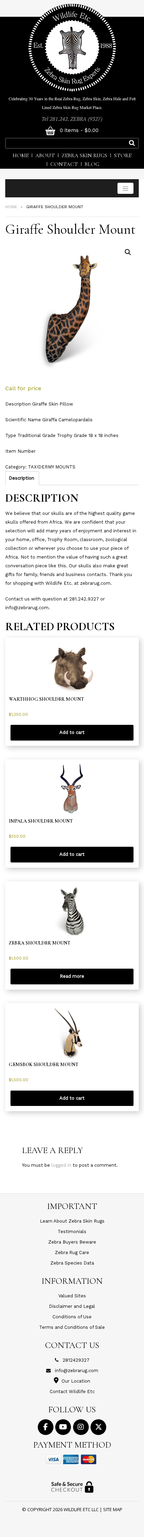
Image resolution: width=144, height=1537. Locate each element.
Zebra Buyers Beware (72, 1242)
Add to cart (72, 732)
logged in (61, 1165)
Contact (64, 164)
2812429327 (76, 1360)
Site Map (112, 1509)
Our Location (76, 1381)
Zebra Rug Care (72, 1252)
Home (21, 155)
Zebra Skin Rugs (84, 155)
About (45, 155)
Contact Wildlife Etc (72, 1391)
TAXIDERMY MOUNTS (51, 466)
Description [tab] (21, 478)
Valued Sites (72, 1295)
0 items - (78, 130)
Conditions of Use (72, 1316)
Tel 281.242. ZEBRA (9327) (72, 118)
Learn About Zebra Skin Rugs (72, 1221)
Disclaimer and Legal (72, 1306)
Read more (72, 976)
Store (122, 155)
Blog (92, 164)
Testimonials (72, 1231)
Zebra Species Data (72, 1263)
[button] (128, 252)
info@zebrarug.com (76, 1370)
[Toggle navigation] (125, 188)
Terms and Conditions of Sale (72, 1327)
